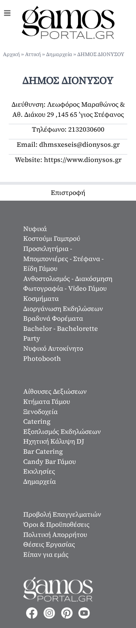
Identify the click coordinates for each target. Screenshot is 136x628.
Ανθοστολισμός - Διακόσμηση (67, 278)
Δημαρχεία (59, 54)
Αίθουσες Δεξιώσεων (55, 391)
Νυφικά (35, 228)
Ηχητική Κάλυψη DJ (53, 441)
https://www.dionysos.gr (82, 159)
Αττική (33, 54)
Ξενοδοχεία (40, 411)
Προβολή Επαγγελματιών (62, 514)
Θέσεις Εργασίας (49, 544)
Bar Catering (43, 451)
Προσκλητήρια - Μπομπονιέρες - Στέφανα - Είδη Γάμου (63, 258)
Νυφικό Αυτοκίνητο (53, 348)
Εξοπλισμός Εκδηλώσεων (62, 431)
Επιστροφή (68, 192)
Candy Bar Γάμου (49, 461)
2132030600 (86, 129)
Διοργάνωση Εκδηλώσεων (63, 308)
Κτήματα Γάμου (46, 401)
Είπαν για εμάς (46, 554)
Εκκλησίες (39, 471)
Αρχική (11, 54)
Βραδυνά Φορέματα (53, 318)
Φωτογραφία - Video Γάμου (65, 288)
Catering (36, 421)
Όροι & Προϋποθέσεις (56, 524)
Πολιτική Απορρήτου (55, 534)
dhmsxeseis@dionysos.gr (79, 144)
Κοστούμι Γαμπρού (51, 238)
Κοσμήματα (41, 298)
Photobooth (42, 358)
